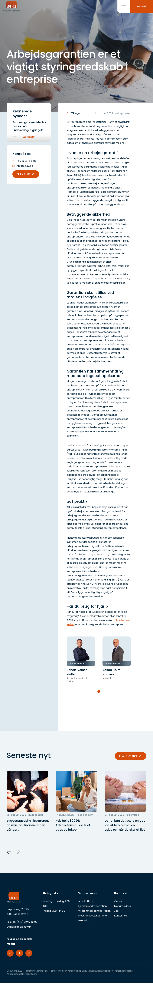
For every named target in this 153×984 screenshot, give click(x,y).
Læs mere (29, 136)
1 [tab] (98, 691)
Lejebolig (83, 920)
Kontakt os (120, 915)
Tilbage (75, 113)
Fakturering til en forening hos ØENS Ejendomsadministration (81, 970)
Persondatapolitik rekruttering (22, 973)
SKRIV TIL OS (23, 174)
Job (116, 911)
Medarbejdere (122, 906)
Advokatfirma (86, 901)
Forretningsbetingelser (36, 970)
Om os (118, 901)
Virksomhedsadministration (94, 911)
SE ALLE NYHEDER (128, 756)
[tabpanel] (81, 659)
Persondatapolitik (124, 970)
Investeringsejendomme (92, 915)
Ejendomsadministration (92, 906)
